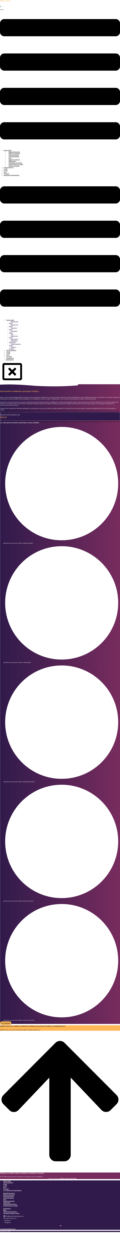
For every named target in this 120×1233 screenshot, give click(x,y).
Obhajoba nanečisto (13, 341)
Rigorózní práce (13, 328)
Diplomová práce (13, 325)
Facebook (7, 1220)
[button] (60, 78)
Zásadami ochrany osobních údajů (68, 1178)
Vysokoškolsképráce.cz (7, 3)
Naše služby (8, 150)
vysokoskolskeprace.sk (7, 1229)
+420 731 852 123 (10, 1218)
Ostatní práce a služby (16, 164)
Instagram (7, 1222)
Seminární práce (14, 156)
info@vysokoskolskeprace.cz (14, 1216)
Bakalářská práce (13, 322)
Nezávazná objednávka (11, 175)
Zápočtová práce (13, 336)
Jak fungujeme (9, 167)
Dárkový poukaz (12, 348)
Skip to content (5, 1)
